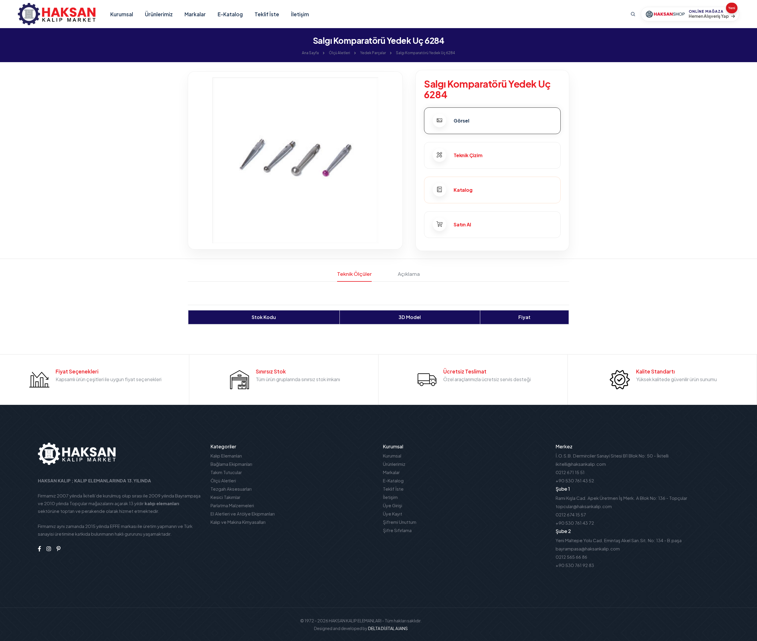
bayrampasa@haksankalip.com (588, 548)
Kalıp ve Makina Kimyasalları (238, 522)
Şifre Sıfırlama (397, 530)
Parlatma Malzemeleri (232, 505)
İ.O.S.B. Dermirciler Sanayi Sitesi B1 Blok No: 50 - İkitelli (612, 455)
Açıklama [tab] (409, 273)
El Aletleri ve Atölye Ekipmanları (243, 513)
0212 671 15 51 (570, 472)
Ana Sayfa (310, 53)
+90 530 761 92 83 (575, 565)
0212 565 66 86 (571, 557)
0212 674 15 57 (571, 514)
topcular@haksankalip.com (584, 506)
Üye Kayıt (392, 513)
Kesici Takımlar (225, 497)
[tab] (492, 120)
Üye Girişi (392, 505)
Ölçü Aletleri (339, 53)
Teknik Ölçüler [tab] (354, 273)
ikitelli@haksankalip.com (581, 464)
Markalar (195, 14)
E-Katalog (230, 14)
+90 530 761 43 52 (575, 480)
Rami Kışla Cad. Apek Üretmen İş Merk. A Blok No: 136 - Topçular (621, 498)
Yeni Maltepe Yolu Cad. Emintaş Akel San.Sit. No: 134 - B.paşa (619, 540)
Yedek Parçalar (373, 53)
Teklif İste (267, 14)
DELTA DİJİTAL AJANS (388, 628)
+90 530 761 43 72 (575, 523)
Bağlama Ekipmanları (231, 464)
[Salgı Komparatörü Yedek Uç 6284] (295, 160)
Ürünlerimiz (159, 14)
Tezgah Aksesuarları (231, 489)
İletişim (300, 14)
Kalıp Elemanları (226, 455)
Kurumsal (121, 14)
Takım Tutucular (226, 472)
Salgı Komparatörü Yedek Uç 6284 (425, 53)
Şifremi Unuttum (399, 522)
